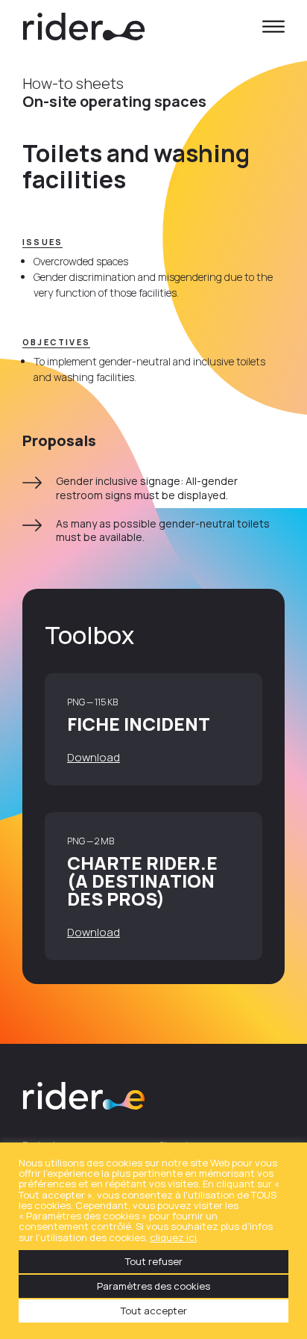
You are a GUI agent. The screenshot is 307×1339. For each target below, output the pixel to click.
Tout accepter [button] (154, 1310)
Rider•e (83, 26)
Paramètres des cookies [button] (153, 1286)
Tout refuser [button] (154, 1261)
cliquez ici (173, 1237)
